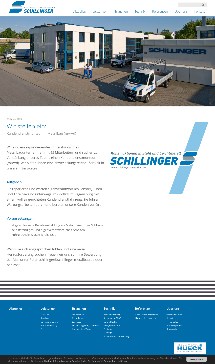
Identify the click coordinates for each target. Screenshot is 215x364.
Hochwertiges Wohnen (82, 329)
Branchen (121, 11)
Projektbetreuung (112, 314)
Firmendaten (172, 321)
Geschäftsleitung (174, 314)
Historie (170, 318)
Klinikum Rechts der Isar (146, 318)
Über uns (181, 11)
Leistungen (100, 11)
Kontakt (199, 11)
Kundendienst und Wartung (116, 336)
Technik (140, 11)
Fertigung (108, 329)
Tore (43, 329)
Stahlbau (45, 318)
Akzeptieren (196, 359)
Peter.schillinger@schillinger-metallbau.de (61, 259)
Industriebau (78, 314)
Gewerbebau (78, 318)
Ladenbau (76, 321)
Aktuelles (79, 11)
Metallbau (45, 314)
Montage (108, 332)
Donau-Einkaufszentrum (146, 314)
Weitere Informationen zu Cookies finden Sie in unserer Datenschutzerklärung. (85, 361)
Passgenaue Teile (112, 325)
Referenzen (160, 11)
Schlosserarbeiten (49, 321)
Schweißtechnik (111, 321)
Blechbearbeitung (49, 325)
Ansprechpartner (174, 325)
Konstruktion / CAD (112, 318)
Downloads (171, 329)
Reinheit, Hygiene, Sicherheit (85, 325)
